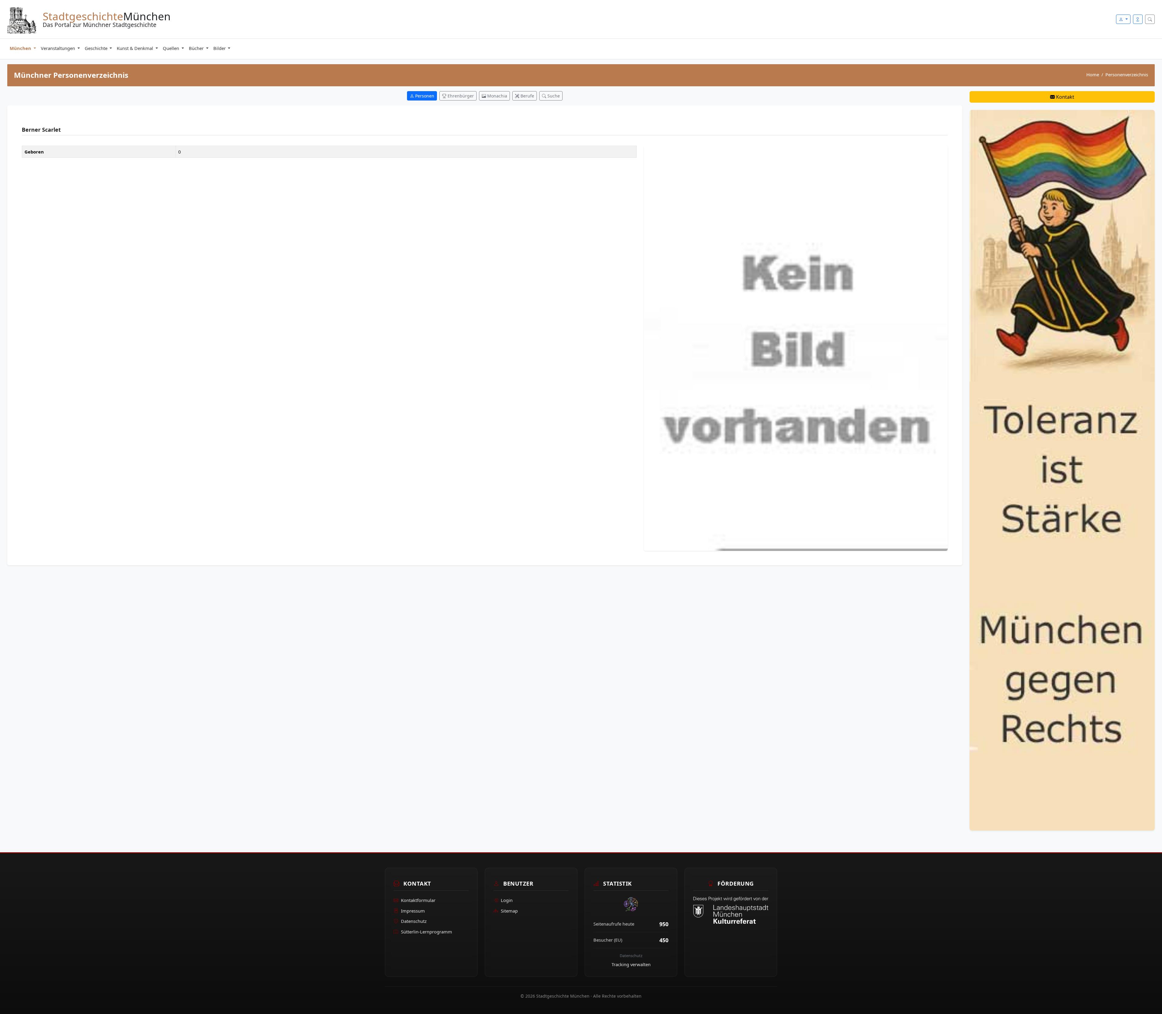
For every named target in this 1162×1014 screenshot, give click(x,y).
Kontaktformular (418, 900)
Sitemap (509, 910)
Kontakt (1064, 97)
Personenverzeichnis (1126, 74)
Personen (424, 96)
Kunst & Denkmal (135, 48)
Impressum (413, 910)
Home (1092, 74)
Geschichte (97, 48)
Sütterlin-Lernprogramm (426, 932)
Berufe (526, 96)
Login (507, 900)
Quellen (171, 48)
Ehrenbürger (460, 96)
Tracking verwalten (631, 964)
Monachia (496, 96)
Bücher (197, 48)
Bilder (220, 48)
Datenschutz (414, 921)
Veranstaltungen (58, 48)
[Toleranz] (1062, 470)
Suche (553, 96)
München (21, 48)
